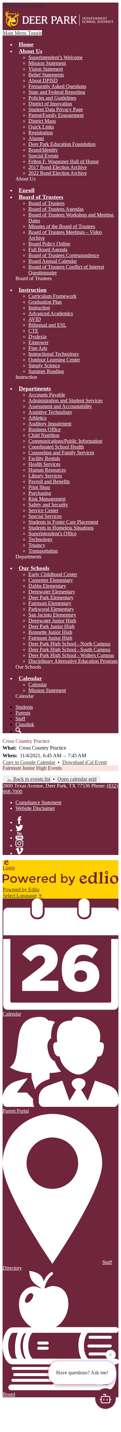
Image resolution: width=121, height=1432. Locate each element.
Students (24, 707)
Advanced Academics (50, 313)
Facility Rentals (44, 458)
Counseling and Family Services (61, 452)
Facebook (19, 820)
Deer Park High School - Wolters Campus (71, 655)
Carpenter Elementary (50, 580)
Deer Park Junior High (51, 626)
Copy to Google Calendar (29, 762)
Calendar (37, 684)
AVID (34, 319)
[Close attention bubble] (111, 1356)
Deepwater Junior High (52, 620)
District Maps (42, 121)
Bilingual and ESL (47, 325)
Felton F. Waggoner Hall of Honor (63, 161)
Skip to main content (24, 5)
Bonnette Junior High (50, 632)
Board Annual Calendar (52, 261)
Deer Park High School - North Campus (69, 643)
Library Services (45, 475)
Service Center (43, 510)
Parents (22, 713)
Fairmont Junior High (50, 638)
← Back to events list (28, 779)
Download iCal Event (84, 762)
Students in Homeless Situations (61, 527)
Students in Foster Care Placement (63, 522)
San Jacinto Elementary (52, 615)
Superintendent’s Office (52, 533)
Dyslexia (37, 336)
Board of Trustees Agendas (56, 209)
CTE (33, 331)
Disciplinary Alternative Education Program (72, 661)
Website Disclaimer (35, 808)
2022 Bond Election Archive (57, 173)
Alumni (36, 138)
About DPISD (43, 80)
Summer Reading (46, 371)
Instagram (19, 843)
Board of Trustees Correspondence (63, 255)
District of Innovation (50, 103)
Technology (40, 539)
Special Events (43, 155)
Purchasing (39, 493)
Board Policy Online (49, 243)
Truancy (36, 545)
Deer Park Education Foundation (62, 144)
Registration (40, 132)
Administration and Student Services (65, 400)
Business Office (44, 429)
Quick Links (41, 126)
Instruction (39, 307)
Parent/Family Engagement (56, 115)
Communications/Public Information (65, 441)
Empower (38, 342)
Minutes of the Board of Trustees (61, 226)
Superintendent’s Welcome (55, 57)
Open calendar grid (76, 779)
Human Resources (47, 470)
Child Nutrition (43, 435)
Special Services (45, 516)
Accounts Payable (46, 394)
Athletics (37, 418)
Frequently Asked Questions (57, 86)
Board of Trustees (46, 203)
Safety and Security (48, 504)
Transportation (43, 551)
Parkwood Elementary (51, 609)
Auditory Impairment (49, 423)
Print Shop (39, 487)
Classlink (24, 724)
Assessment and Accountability (60, 406)
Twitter (19, 828)
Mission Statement (47, 63)
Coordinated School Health (56, 446)
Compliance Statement (38, 802)
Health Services (44, 464)
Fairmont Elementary (49, 603)
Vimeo (19, 851)
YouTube (19, 836)
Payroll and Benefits (49, 481)
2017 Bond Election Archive (57, 167)
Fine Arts (37, 348)
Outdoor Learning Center (54, 359)
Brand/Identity (43, 150)
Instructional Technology (53, 354)
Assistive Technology (50, 412)
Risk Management (47, 499)
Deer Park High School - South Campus (69, 649)
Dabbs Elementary (47, 586)
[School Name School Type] (60, 19)
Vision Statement (45, 69)
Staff (20, 718)
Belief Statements (46, 74)
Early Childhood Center (52, 574)
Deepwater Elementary (51, 591)
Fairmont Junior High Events (32, 768)
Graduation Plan (45, 302)
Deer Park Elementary (51, 597)
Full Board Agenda (47, 249)
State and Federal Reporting (56, 92)
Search (18, 730)
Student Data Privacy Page (55, 109)
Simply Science (44, 365)
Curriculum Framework (52, 296)
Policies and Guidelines (52, 98)
